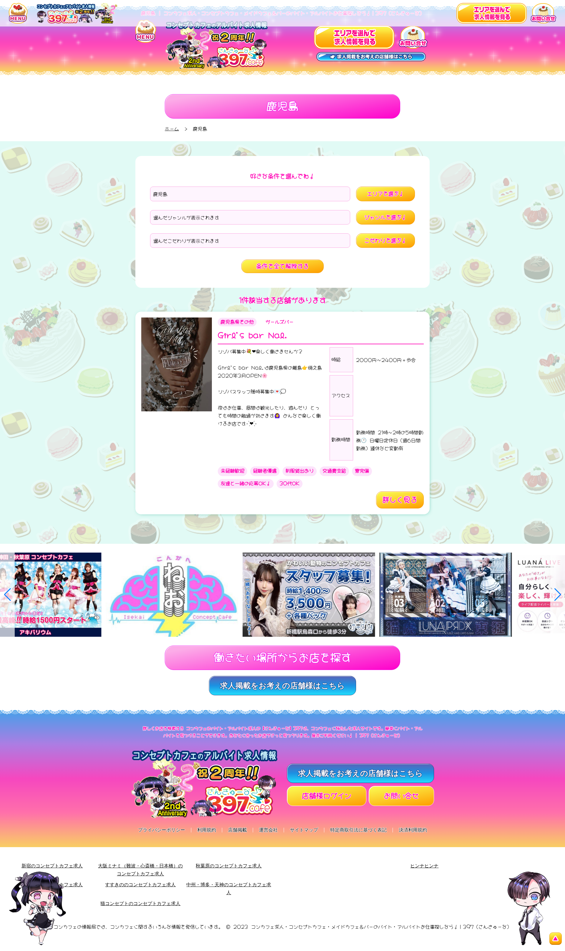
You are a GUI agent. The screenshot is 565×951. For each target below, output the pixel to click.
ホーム (172, 128)
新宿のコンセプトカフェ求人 (52, 865)
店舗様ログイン (326, 795)
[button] (7, 595)
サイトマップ (304, 829)
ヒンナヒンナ (424, 865)
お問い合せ (401, 795)
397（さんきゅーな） (487, 926)
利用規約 (206, 829)
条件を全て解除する (282, 265)
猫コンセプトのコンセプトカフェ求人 (140, 903)
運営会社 (268, 829)
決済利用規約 (413, 829)
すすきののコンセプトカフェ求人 (140, 884)
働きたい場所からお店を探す (282, 656)
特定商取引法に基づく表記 (358, 829)
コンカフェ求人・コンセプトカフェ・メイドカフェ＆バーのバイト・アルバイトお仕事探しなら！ (354, 926)
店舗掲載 (237, 829)
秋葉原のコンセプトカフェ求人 (229, 865)
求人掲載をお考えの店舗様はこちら (282, 685)
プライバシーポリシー (161, 829)
